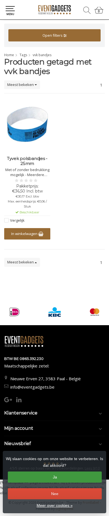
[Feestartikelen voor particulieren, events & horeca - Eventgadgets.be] (54, 9)
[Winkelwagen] (98, 12)
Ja (55, 477)
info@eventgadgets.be (32, 387)
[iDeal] (14, 312)
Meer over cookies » (55, 505)
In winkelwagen (24, 233)
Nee (54, 494)
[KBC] (54, 312)
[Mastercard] (94, 312)
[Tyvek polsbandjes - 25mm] (27, 125)
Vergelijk (17, 220)
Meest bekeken (21, 84)
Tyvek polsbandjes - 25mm (27, 161)
